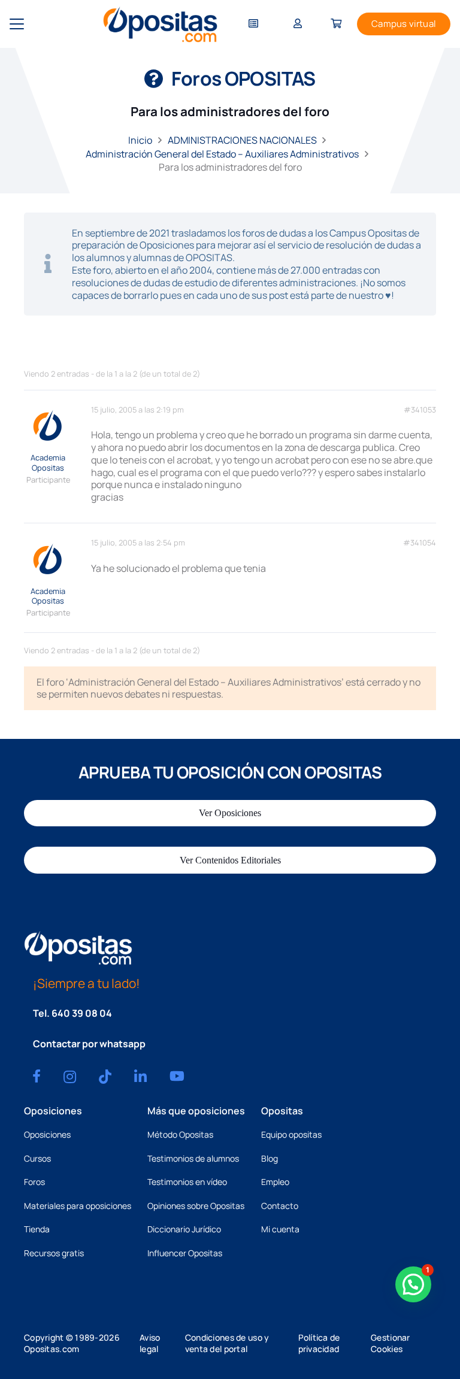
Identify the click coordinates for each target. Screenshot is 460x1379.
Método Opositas (180, 1134)
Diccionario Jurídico (184, 1229)
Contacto (279, 1205)
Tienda (37, 1229)
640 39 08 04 (82, 1013)
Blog (269, 1158)
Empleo (275, 1181)
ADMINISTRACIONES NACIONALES (242, 140)
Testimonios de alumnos (193, 1158)
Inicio (140, 140)
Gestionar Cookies (390, 1343)
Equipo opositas (291, 1134)
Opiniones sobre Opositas (195, 1205)
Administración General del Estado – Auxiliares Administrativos (222, 153)
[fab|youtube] (177, 1076)
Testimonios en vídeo (187, 1181)
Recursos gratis (54, 1253)
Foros (34, 1181)
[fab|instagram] (69, 1076)
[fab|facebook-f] (36, 1076)
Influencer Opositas (184, 1253)
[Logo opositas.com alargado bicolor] (160, 24)
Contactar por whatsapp (89, 1043)
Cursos (37, 1158)
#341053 (420, 410)
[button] (17, 24)
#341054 (419, 543)
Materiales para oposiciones (77, 1205)
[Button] (253, 24)
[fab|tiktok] (105, 1076)
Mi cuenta (280, 1229)
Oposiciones (47, 1134)
